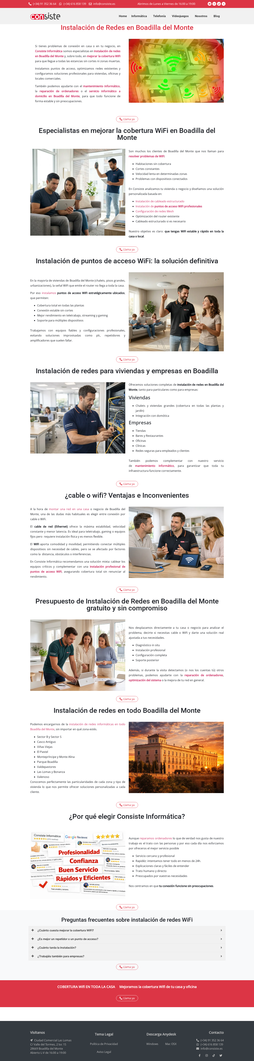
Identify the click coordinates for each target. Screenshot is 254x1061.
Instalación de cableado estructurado (160, 201)
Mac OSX (170, 1044)
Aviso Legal (104, 1052)
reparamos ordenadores (156, 838)
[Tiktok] (219, 4)
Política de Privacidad (104, 1044)
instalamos (49, 293)
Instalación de (169, 206)
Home (123, 16)
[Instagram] (214, 4)
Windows (152, 1044)
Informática (139, 16)
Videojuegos (180, 16)
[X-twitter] (223, 4)
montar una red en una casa (69, 509)
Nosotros (201, 16)
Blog (217, 16)
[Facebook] (209, 4)
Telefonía (159, 16)
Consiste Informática (48, 51)
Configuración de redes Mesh (155, 211)
